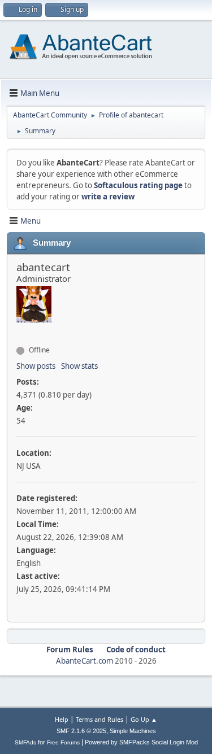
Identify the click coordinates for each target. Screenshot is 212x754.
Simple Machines (133, 730)
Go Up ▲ (144, 719)
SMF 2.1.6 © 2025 (81, 730)
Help (61, 719)
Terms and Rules (99, 719)
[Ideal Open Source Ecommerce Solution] (20, 330)
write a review (108, 196)
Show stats (79, 366)
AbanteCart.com (84, 661)
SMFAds (25, 742)
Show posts (35, 366)
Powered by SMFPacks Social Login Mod (141, 742)
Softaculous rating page (138, 185)
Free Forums (63, 742)
